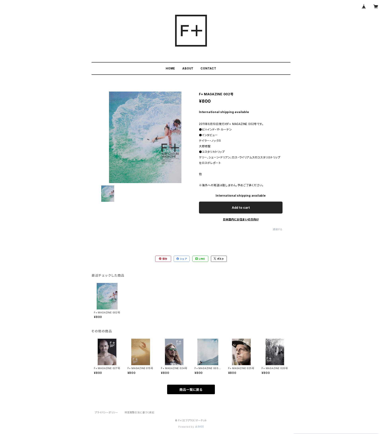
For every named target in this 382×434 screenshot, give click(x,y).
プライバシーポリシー (106, 412)
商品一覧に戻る (191, 390)
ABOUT (187, 68)
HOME (170, 68)
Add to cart (241, 208)
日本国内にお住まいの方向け (241, 219)
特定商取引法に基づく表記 (139, 412)
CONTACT (208, 68)
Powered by (186, 426)
